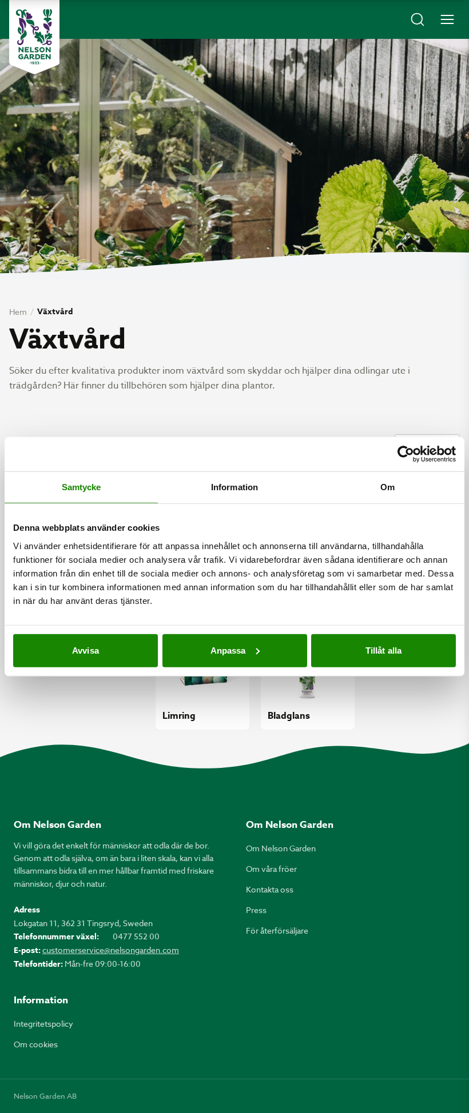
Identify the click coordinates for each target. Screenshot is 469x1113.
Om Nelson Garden (281, 848)
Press (256, 909)
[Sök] (417, 19)
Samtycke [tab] (81, 487)
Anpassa (228, 650)
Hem (18, 311)
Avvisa (85, 650)
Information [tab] (234, 487)
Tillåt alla (383, 650)
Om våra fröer (271, 868)
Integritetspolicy (43, 1023)
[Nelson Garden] (34, 37)
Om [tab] (387, 487)
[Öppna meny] (447, 19)
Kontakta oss (269, 889)
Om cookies (36, 1044)
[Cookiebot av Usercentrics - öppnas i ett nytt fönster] (406, 454)
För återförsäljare (277, 930)
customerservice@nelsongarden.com (110, 949)
